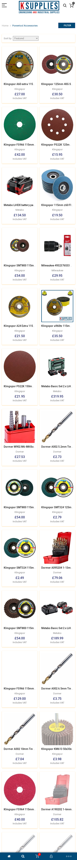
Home (5, 25)
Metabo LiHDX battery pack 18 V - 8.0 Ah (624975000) (35, 205)
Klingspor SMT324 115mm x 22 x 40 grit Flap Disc (34, 567)
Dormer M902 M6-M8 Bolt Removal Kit (27, 446)
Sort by (7, 38)
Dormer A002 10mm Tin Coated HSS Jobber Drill (33, 748)
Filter (67, 25)
